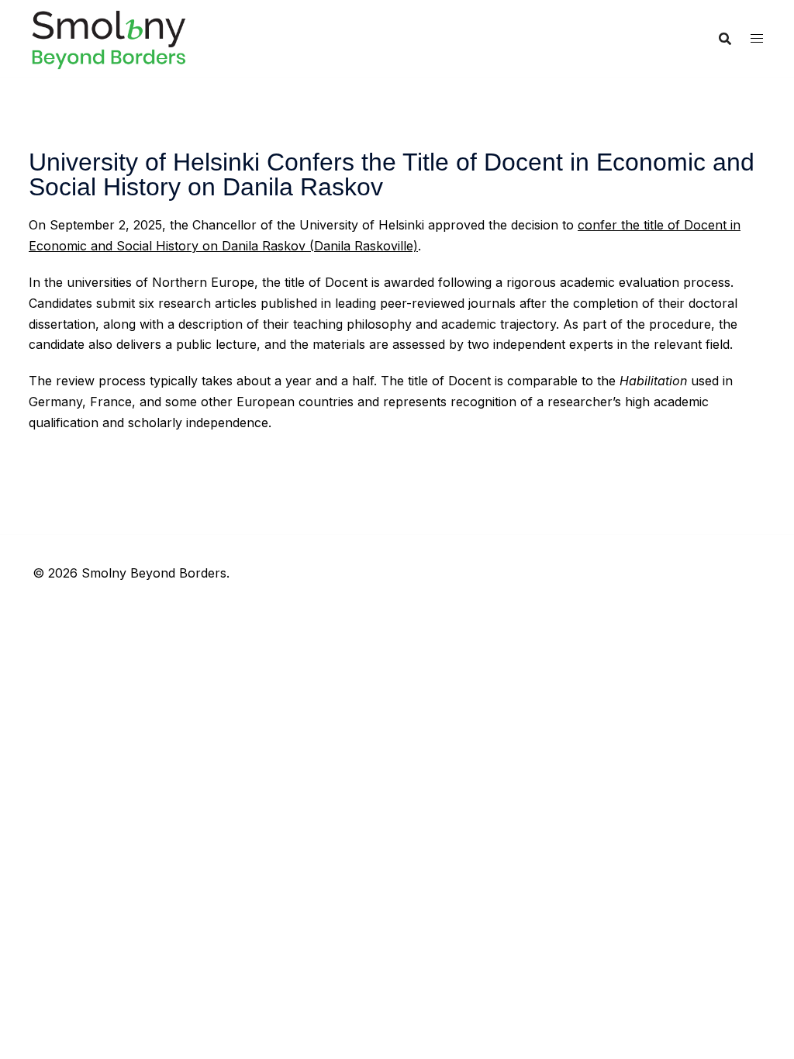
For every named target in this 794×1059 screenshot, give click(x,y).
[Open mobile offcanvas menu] (757, 38)
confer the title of (631, 225)
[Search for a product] (725, 39)
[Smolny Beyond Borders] (108, 37)
